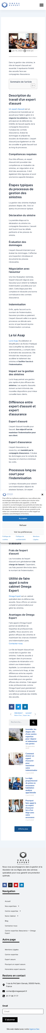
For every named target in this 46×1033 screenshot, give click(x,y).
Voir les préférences (23, 532)
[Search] (33, 723)
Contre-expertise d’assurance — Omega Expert (20, 932)
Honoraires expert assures (15, 969)
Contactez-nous (11, 926)
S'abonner (10, 1019)
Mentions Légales (12, 950)
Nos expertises (11, 906)
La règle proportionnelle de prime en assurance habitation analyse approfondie (32, 785)
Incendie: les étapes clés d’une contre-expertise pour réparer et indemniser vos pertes (31, 736)
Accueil (7, 901)
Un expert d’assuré (16, 109)
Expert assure (10, 959)
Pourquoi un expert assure (15, 964)
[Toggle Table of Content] (32, 85)
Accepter (23, 518)
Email (6, 1006)
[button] (42, 494)
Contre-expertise (11, 911)
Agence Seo (34, 1029)
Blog (6, 921)
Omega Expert (15, 596)
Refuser (23, 525)
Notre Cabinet (10, 916)
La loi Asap (13, 341)
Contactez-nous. (16, 643)
